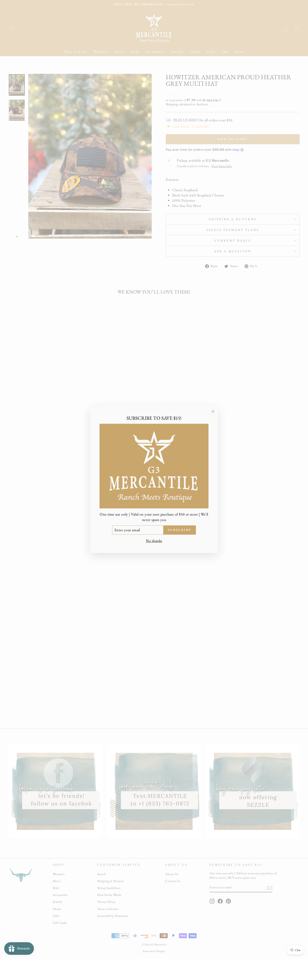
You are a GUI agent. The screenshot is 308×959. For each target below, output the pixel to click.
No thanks (154, 540)
